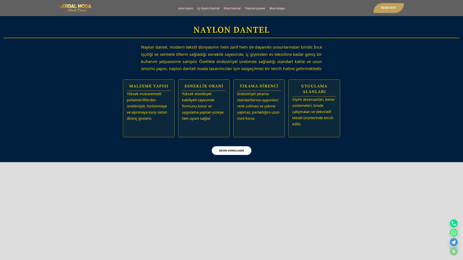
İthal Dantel (232, 8)
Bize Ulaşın (277, 8)
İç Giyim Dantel (208, 8)
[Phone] (454, 223)
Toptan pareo (255, 8)
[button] (388, 8)
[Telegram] (454, 242)
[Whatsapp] (454, 233)
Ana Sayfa (185, 8)
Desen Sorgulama (231, 150)
